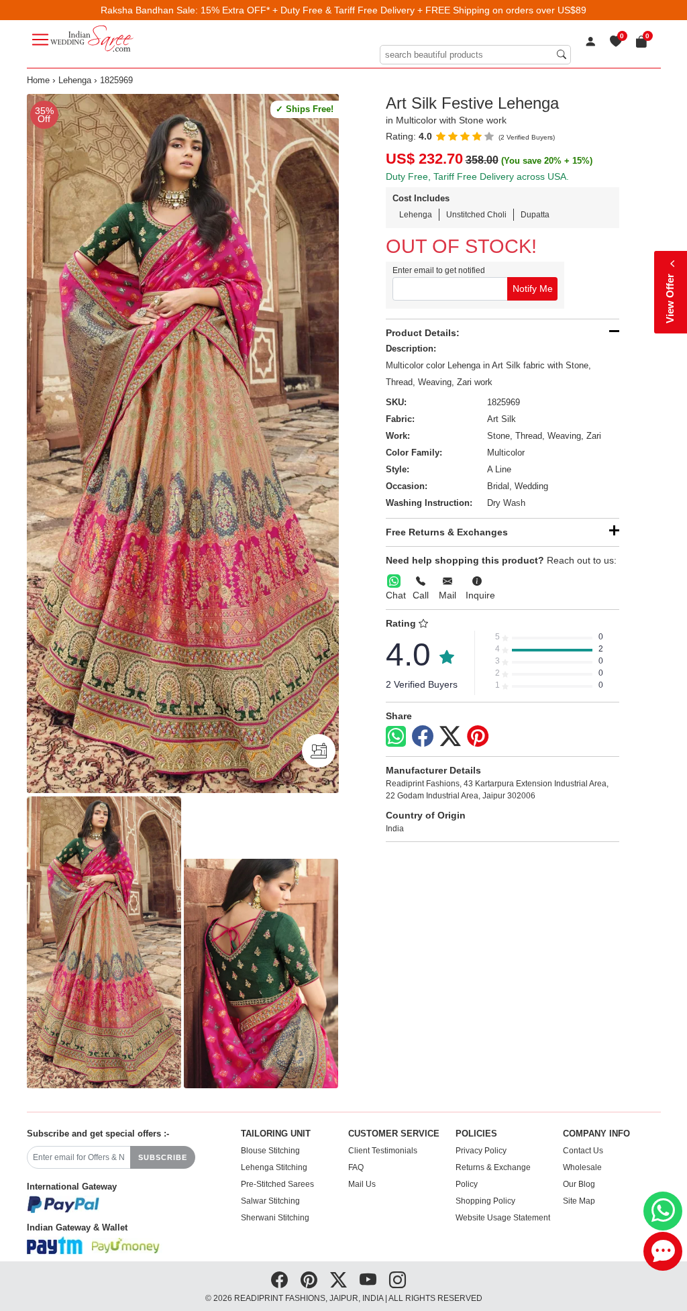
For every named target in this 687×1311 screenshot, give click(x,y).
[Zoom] (183, 443)
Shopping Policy (485, 1201)
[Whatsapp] (396, 736)
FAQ (356, 1167)
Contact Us (583, 1150)
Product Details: (423, 332)
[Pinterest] (477, 737)
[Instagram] (397, 1280)
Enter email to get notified (438, 270)
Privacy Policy (481, 1150)
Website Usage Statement (503, 1217)
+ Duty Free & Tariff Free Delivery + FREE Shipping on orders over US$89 (429, 10)
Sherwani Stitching (275, 1217)
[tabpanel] (183, 443)
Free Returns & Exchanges (447, 532)
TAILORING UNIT (276, 1134)
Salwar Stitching (270, 1201)
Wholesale (582, 1167)
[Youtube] (368, 1280)
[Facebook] (422, 737)
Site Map (579, 1201)
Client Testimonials (382, 1150)
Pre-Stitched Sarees (277, 1184)
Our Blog (579, 1184)
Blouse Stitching (270, 1150)
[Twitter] (450, 737)
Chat (396, 595)
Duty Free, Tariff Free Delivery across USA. (477, 176)
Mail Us (362, 1184)
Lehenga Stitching (274, 1167)
